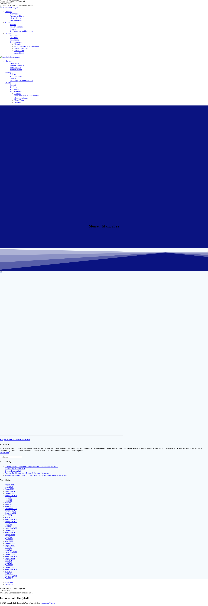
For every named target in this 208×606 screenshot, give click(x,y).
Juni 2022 (8, 537)
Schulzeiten (14, 38)
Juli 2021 (8, 548)
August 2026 (10, 485)
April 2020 (9, 565)
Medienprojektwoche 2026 (15, 469)
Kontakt (17, 44)
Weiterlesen (4, 453)
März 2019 (9, 574)
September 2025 (11, 496)
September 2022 (11, 533)
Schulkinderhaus (16, 42)
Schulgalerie (14, 40)
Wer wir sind (14, 14)
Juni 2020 (8, 561)
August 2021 (10, 546)
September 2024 (11, 513)
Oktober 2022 (10, 530)
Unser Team (19, 51)
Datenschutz (9, 584)
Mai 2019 (8, 572)
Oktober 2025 (10, 493)
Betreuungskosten (21, 48)
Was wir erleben (16, 20)
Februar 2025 (10, 506)
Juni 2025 (8, 500)
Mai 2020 (8, 563)
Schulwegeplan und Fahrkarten (21, 31)
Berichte (13, 25)
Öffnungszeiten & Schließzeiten (26, 46)
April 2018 (9, 578)
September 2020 (11, 556)
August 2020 (10, 559)
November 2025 (11, 491)
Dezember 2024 (11, 509)
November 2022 (11, 528)
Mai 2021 (8, 550)
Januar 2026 (9, 489)
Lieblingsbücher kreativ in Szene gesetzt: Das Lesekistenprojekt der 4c (31, 467)
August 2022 (10, 535)
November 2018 (11, 576)
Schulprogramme (16, 27)
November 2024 (11, 511)
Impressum (9, 582)
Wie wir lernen (15, 18)
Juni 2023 (8, 524)
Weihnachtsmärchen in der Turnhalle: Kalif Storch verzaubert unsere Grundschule (36, 475)
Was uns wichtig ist (17, 16)
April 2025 (9, 504)
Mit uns (8, 22)
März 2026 (9, 487)
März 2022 (9, 541)
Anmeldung (18, 53)
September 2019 (11, 569)
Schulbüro (13, 35)
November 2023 (11, 519)
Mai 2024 (8, 517)
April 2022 (9, 539)
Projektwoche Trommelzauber (15, 439)
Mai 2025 (8, 502)
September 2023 (11, 522)
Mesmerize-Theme (48, 603)
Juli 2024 (8, 515)
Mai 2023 (8, 526)
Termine (13, 29)
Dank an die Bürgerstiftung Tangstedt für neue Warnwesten (27, 473)
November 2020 (11, 552)
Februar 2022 (10, 543)
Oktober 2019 (10, 567)
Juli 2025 (8, 498)
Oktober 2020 (10, 554)
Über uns (8, 12)
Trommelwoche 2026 (13, 471)
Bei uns (8, 33)
